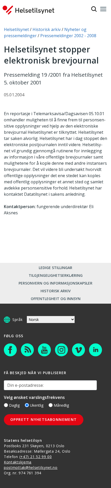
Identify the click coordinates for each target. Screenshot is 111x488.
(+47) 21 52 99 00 (35, 456)
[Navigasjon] (103, 9)
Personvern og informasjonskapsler (55, 283)
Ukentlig (36, 405)
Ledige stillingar (55, 267)
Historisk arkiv (56, 290)
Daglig (14, 405)
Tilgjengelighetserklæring (56, 275)
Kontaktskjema (17, 462)
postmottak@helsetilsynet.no (31, 467)
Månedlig (61, 405)
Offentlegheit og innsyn (56, 298)
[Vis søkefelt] (94, 9)
